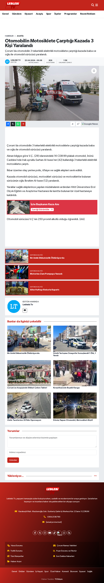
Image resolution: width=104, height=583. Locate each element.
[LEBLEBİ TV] (12, 5)
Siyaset (29, 14)
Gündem (16, 14)
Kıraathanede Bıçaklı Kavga (66, 388)
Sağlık (89, 571)
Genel (5, 14)
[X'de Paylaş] (13, 124)
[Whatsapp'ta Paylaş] (18, 124)
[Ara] (92, 5)
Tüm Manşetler (17, 556)
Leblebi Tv (28, 305)
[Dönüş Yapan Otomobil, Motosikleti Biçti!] (75, 405)
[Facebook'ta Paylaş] (8, 124)
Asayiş (39, 14)
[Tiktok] (54, 533)
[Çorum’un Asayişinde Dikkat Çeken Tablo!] (29, 373)
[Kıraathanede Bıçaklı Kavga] (75, 373)
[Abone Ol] (90, 124)
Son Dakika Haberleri (65, 556)
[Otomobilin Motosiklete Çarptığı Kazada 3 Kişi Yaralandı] (52, 93)
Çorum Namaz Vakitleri (67, 546)
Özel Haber (55, 571)
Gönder (13, 460)
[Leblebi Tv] (13, 306)
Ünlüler (22, 571)
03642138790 (53, 517)
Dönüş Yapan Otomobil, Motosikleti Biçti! (73, 420)
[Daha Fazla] (23, 124)
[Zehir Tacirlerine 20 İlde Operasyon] (29, 405)
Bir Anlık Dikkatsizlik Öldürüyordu (23, 353)
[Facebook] (35, 533)
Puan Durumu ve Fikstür (66, 551)
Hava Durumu (17, 546)
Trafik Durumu (16, 551)
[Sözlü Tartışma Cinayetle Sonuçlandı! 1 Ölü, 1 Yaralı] (75, 338)
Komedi (65, 571)
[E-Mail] (25, 310)
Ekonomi (74, 571)
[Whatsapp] (64, 533)
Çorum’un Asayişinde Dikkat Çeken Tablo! (27, 388)
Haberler (9, 36)
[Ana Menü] (96, 5)
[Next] (59, 533)
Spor (48, 14)
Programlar (70, 14)
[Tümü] (95, 476)
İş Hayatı (39, 571)
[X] (40, 533)
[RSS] (69, 533)
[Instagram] (45, 533)
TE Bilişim (59, 579)
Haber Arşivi (16, 561)
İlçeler (57, 14)
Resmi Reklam (87, 14)
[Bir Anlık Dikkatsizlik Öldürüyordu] (29, 338)
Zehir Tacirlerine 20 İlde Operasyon (24, 420)
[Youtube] (49, 533)
